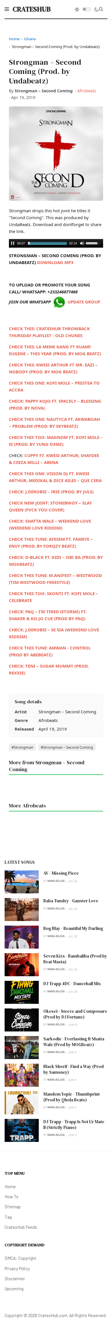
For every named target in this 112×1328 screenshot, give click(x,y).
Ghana (30, 38)
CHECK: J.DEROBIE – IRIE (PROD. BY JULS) (51, 491)
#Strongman (22, 747)
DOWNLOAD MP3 (55, 262)
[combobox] (101, 9)
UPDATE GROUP (83, 302)
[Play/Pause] (12, 243)
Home (14, 38)
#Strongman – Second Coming (67, 747)
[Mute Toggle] (82, 243)
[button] (7, 9)
